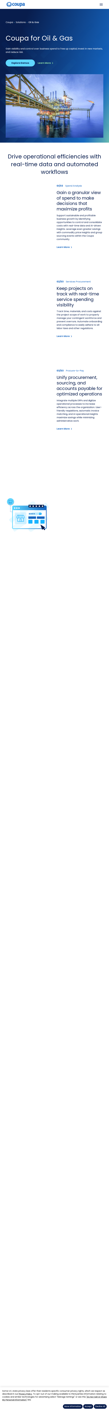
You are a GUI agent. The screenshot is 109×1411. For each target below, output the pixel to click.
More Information (72, 1406)
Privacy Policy (25, 1393)
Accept (88, 1406)
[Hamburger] (101, 4)
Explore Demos (20, 63)
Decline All (100, 1406)
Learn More (44, 63)
